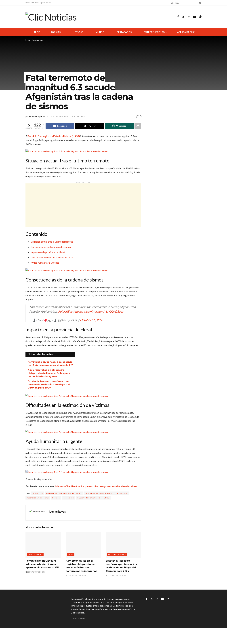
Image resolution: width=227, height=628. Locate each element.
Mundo (100, 32)
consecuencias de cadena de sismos (64, 493)
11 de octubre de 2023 (57, 116)
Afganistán (37, 493)
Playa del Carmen (117, 555)
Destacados (124, 32)
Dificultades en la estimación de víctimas (52, 257)
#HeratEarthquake (70, 311)
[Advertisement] (83, 205)
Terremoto (68, 498)
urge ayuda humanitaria (88, 498)
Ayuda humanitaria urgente (45, 262)
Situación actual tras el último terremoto (52, 241)
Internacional (37, 40)
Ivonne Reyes (35, 116)
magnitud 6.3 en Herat (38, 498)
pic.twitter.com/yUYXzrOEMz (103, 311)
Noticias (78, 32)
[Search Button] (200, 3)
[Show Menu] (26, 32)
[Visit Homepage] (51, 17)
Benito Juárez (35, 555)
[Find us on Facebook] (178, 17)
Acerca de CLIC (186, 32)
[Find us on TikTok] (200, 17)
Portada (56, 498)
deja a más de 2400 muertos (98, 493)
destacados (121, 493)
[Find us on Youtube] (194, 17)
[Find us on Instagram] (189, 17)
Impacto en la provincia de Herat (48, 252)
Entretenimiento (154, 32)
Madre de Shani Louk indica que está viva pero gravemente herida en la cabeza (96, 486)
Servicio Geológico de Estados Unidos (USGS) (54, 136)
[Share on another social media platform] (138, 126)
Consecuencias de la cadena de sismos (51, 246)
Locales (56, 32)
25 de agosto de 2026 (36, 572)
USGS (106, 498)
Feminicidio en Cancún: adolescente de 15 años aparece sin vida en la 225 (42, 564)
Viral (71, 555)
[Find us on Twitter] (183, 17)
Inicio (37, 32)
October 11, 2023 (92, 320)
